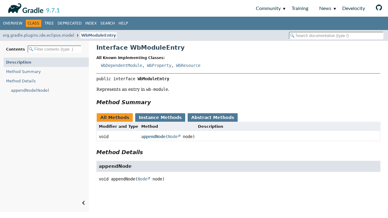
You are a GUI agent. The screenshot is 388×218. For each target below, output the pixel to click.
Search (107, 23)
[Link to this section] (155, 102)
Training (300, 8)
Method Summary (23, 71)
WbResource (188, 65)
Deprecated (70, 23)
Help (123, 23)
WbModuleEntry (98, 35)
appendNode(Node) (30, 90)
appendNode (153, 136)
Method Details (21, 81)
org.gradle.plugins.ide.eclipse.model (38, 35)
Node (173, 136)
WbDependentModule (121, 65)
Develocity (353, 8)
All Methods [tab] (114, 117)
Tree (49, 23)
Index (91, 23)
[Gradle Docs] (25, 7)
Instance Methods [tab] (160, 117)
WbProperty (159, 65)
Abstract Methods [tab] (212, 117)
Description (18, 62)
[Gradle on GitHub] (378, 8)
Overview (12, 23)
